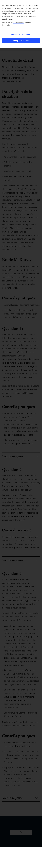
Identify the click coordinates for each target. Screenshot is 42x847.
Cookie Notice (7, 19)
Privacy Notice (18, 22)
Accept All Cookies (21, 41)
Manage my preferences (21, 34)
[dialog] (21, 24)
